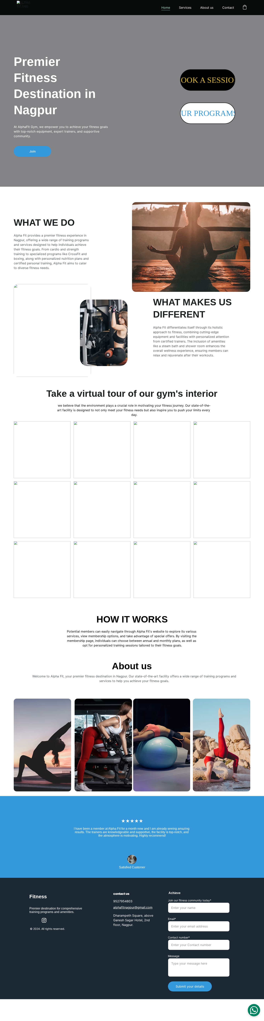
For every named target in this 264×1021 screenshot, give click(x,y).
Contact (228, 7)
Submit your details (190, 986)
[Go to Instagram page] (44, 920)
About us (206, 7)
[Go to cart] (244, 7)
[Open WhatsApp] (254, 1010)
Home (165, 7)
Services (185, 7)
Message (173, 956)
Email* (172, 919)
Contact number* (179, 937)
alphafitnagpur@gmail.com (132, 907)
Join (32, 151)
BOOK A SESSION (207, 80)
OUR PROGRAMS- (207, 113)
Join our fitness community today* (189, 900)
